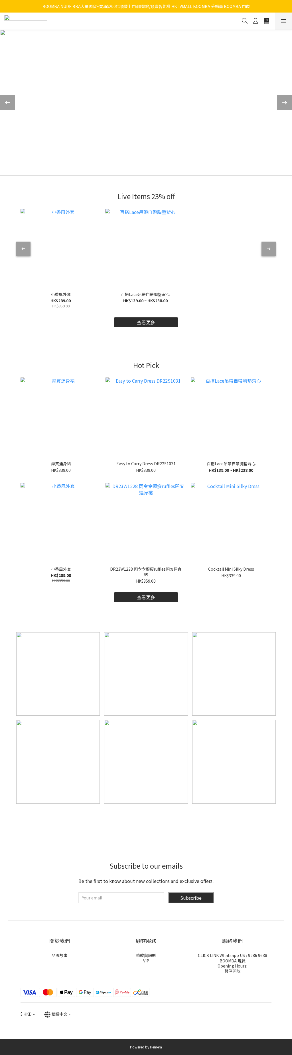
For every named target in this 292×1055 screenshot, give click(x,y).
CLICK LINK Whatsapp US (221, 955)
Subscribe (191, 897)
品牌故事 (60, 955)
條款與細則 (146, 955)
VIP (146, 961)
